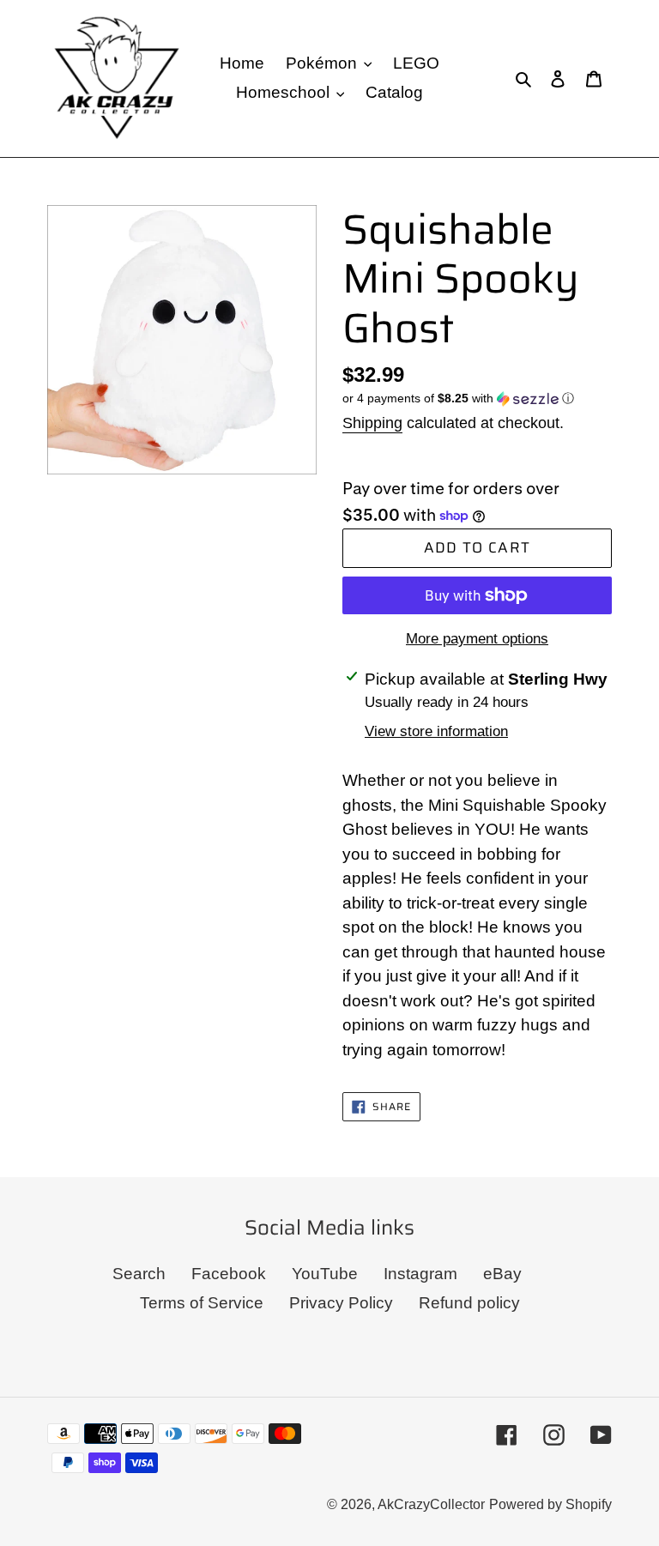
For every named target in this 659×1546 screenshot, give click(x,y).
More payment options (477, 639)
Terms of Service (201, 1303)
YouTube (325, 1274)
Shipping (372, 423)
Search (139, 1274)
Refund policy (469, 1303)
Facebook (228, 1274)
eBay (502, 1274)
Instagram (420, 1274)
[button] (458, 398)
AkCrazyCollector (431, 1504)
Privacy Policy (341, 1303)
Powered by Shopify (550, 1504)
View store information (436, 731)
